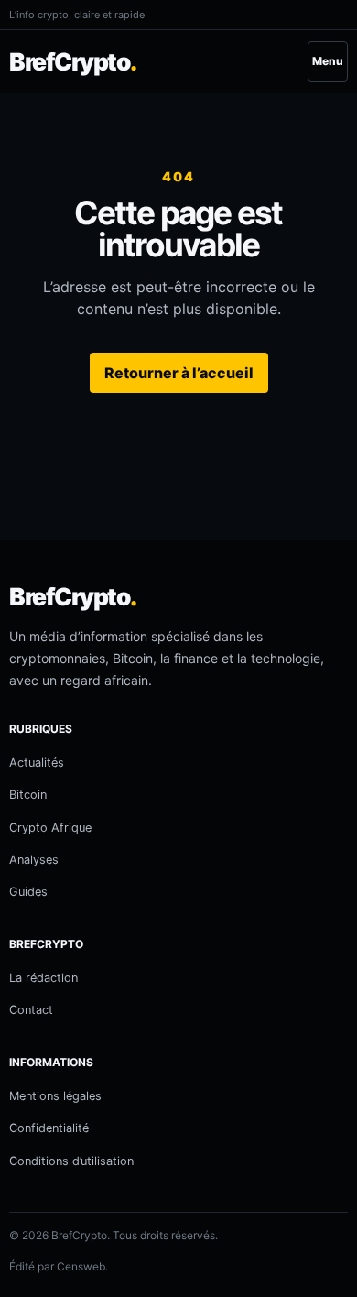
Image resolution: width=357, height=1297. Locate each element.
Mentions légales (55, 1096)
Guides (28, 892)
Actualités (36, 762)
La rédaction (43, 978)
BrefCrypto (72, 61)
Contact (31, 1010)
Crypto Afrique (50, 827)
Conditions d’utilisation (71, 1161)
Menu (327, 61)
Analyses (34, 859)
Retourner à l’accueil (179, 373)
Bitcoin (28, 794)
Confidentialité (49, 1128)
